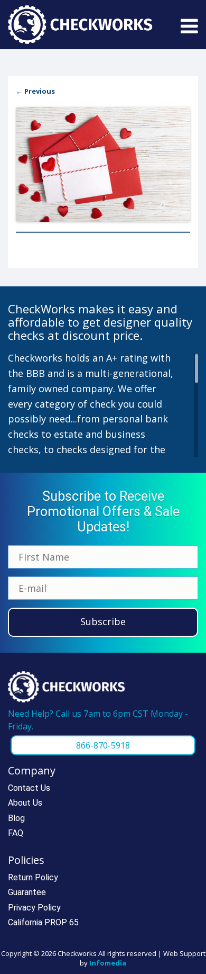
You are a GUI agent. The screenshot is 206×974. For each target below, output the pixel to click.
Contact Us (29, 788)
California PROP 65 (43, 922)
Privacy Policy (34, 908)
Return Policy (33, 877)
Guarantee (27, 892)
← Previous (35, 91)
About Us (25, 803)
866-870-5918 (103, 745)
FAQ (15, 833)
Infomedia (107, 963)
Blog (16, 818)
